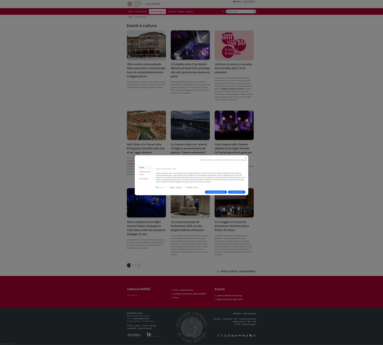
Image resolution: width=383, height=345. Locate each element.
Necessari (161, 187)
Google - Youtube (176, 187)
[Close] (245, 157)
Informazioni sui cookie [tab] (145, 173)
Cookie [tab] (141, 167)
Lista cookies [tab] (143, 179)
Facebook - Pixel (192, 187)
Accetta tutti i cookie (236, 192)
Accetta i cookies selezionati (216, 192)
